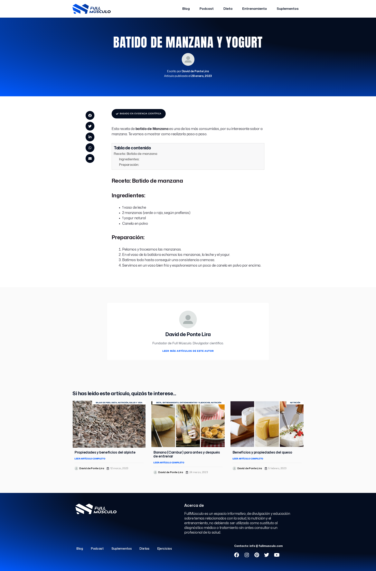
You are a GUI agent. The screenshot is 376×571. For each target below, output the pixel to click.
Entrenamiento (254, 8)
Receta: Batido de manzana (135, 153)
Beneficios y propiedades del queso (262, 452)
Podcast (207, 8)
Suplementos (288, 8)
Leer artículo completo (89, 458)
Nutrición (123, 402)
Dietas (144, 548)
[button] (90, 115)
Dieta (227, 8)
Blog (186, 8)
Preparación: (129, 164)
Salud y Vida (135, 402)
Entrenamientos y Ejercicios (195, 402)
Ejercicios (164, 548)
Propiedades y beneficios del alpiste (104, 452)
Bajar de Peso (103, 402)
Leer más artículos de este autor (188, 350)
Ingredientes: (129, 159)
